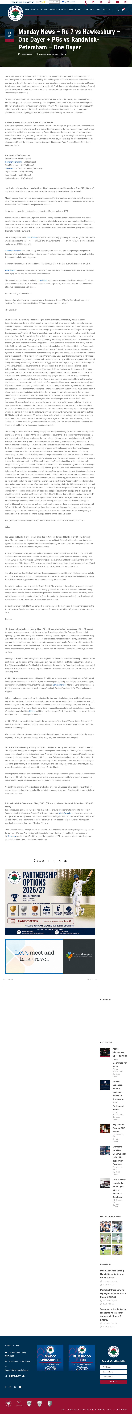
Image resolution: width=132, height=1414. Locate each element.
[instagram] (126, 2)
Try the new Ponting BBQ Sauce (119, 1128)
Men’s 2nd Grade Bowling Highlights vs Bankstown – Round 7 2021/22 (113, 1293)
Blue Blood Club (81, 9)
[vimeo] (109, 2)
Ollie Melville (108, 1285)
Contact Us (106, 9)
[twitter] (101, 2)
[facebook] (85, 2)
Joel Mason (27, 54)
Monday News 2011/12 (48, 54)
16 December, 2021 (110, 1323)
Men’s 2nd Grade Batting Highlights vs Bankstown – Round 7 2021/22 (113, 1274)
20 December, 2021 (110, 1281)
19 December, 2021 (110, 1301)
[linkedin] (93, 2)
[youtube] (117, 2)
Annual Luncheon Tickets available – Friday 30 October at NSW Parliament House (118, 1095)
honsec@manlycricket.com (16, 1370)
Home (27, 9)
